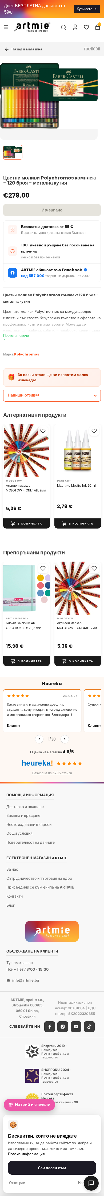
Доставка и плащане (25, 806)
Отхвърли (17, 1183)
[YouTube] (76, 1026)
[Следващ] (65, 739)
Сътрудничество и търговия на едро (39, 878)
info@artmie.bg (25, 980)
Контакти (14, 896)
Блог (10, 905)
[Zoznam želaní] (86, 27)
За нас (12, 869)
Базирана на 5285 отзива (52, 773)
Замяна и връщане (23, 815)
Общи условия (19, 833)
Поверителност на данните (30, 842)
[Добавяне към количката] (26, 523)
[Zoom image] (49, 96)
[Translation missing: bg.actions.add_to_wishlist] (43, 431)
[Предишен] (39, 739)
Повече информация (26, 1154)
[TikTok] (89, 1026)
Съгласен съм (52, 1168)
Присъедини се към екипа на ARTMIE (40, 887)
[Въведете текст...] (63, 27)
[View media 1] (12, 152)
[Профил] (75, 27)
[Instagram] (62, 1026)
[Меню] (6, 27)
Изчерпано (52, 210)
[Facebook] (49, 1026)
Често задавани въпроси (28, 824)
